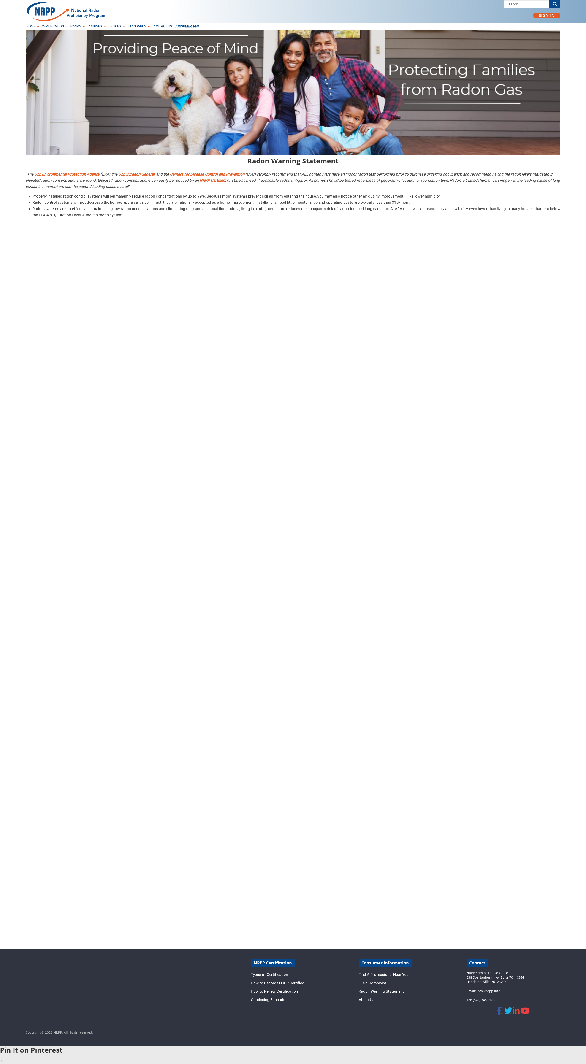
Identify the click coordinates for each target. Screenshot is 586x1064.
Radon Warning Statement (381, 991)
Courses (95, 26)
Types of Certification (269, 974)
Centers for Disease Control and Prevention (207, 174)
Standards (137, 26)
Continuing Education (269, 999)
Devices (115, 26)
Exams (75, 26)
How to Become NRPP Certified (277, 983)
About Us (366, 999)
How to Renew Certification (274, 991)
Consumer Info (187, 26)
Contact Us (162, 26)
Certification (53, 26)
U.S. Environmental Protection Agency (67, 174)
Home (31, 26)
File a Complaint (372, 983)
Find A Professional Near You (384, 974)
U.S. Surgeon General (136, 174)
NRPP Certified (212, 180)
